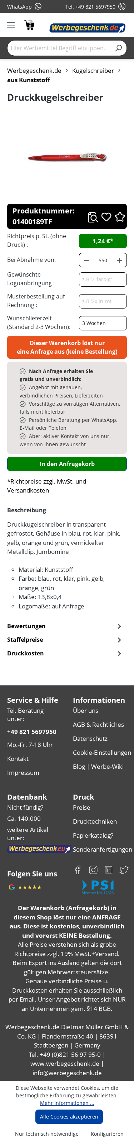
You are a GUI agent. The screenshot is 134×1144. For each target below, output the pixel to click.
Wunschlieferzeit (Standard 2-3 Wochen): (38, 322)
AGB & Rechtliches (98, 724)
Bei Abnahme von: (31, 260)
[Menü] (13, 25)
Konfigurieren (107, 1133)
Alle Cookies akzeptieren (69, 1116)
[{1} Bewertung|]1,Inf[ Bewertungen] (120, 216)
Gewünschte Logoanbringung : (31, 278)
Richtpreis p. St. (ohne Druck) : (36, 240)
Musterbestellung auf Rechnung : (36, 300)
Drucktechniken (95, 821)
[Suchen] (118, 48)
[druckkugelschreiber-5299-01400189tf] (67, 157)
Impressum (23, 772)
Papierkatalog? (93, 835)
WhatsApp (19, 6)
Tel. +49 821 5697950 (90, 6)
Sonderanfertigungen (100, 849)
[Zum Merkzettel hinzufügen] (106, 217)
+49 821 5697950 (31, 732)
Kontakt (18, 758)
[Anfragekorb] (29, 24)
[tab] (65, 639)
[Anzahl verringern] (86, 260)
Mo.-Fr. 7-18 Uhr (30, 744)
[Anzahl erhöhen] (119, 260)
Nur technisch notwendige (47, 1133)
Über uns (85, 710)
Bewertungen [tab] (26, 626)
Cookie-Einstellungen (100, 752)
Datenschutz (90, 738)
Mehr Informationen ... (67, 1103)
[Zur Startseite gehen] (87, 28)
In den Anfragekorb (67, 464)
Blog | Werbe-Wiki (98, 766)
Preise (81, 807)
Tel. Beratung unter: (25, 714)
